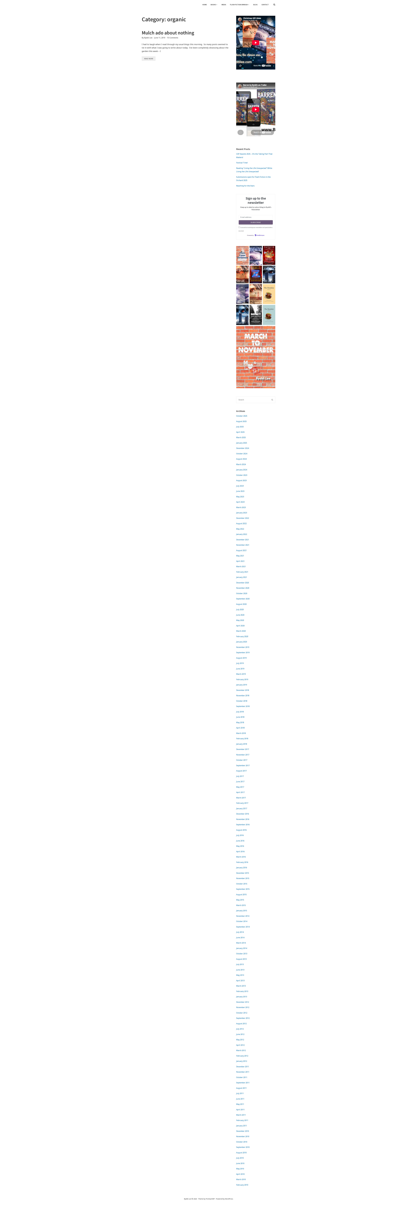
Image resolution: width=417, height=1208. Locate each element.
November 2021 (242, 545)
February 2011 (242, 1120)
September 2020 (243, 599)
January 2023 (241, 513)
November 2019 (242, 647)
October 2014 (241, 921)
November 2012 (242, 1007)
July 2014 (240, 932)
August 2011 (241, 1088)
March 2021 (241, 566)
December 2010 (242, 1131)
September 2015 (243, 889)
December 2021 (242, 539)
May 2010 (240, 1168)
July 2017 (240, 776)
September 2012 (243, 1018)
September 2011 (243, 1082)
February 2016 (242, 862)
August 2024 (241, 459)
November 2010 (242, 1136)
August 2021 (241, 550)
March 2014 (241, 943)
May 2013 (240, 975)
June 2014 (240, 937)
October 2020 (241, 593)
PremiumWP (210, 1199)
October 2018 (241, 701)
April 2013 (240, 980)
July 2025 (240, 426)
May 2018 (240, 722)
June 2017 (240, 781)
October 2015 (241, 884)
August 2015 (241, 894)
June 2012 (240, 1034)
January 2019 (241, 685)
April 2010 (240, 1174)
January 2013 (241, 996)
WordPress (229, 1199)
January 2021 (241, 577)
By (147, 37)
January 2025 (241, 443)
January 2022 (241, 534)
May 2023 (240, 496)
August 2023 (241, 480)
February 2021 (242, 572)
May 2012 (240, 1039)
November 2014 (242, 916)
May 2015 (240, 900)
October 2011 (241, 1077)
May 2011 (240, 1104)
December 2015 (242, 873)
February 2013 (242, 991)
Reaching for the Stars (245, 186)
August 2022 (241, 523)
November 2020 (242, 588)
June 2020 (240, 615)
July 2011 (240, 1093)
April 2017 (240, 792)
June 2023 (240, 491)
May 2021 (240, 556)
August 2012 (241, 1023)
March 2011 (241, 1115)
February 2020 (242, 636)
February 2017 (242, 803)
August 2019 (241, 658)
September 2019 (243, 652)
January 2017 (241, 808)
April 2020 (240, 625)
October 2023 (241, 475)
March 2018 (241, 733)
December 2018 (242, 690)
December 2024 (242, 448)
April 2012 (240, 1045)
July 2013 (240, 964)
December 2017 (242, 749)
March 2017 (241, 798)
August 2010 (241, 1152)
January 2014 (241, 948)
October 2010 (241, 1142)
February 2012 (242, 1056)
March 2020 (241, 631)
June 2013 (240, 970)
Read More (150, 59)
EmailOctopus (260, 235)
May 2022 (240, 529)
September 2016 (243, 824)
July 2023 (240, 486)
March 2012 (241, 1050)
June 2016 (240, 841)
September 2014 (243, 927)
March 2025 (241, 437)
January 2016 (241, 867)
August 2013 (241, 959)
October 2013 (241, 953)
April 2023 (240, 502)
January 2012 (241, 1061)
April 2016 (240, 851)
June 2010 (240, 1163)
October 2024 (241, 453)
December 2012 (242, 1002)
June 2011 (240, 1099)
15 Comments (172, 37)
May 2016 (240, 846)
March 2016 (241, 857)
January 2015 (241, 910)
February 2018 (242, 738)
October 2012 (241, 1013)
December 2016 (242, 814)
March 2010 (241, 1179)
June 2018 (240, 717)
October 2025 (241, 416)
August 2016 (241, 830)
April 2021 (240, 561)
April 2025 (240, 432)
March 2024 (241, 464)
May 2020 (240, 620)
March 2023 (241, 507)
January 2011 (241, 1125)
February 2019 (242, 679)
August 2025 (241, 421)
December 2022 (242, 518)
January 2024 (241, 469)
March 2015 (241, 905)
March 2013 (241, 986)
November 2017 (242, 755)
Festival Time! (242, 163)
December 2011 (242, 1066)
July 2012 (240, 1029)
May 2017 (240, 787)
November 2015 (242, 878)
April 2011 (240, 1109)
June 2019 (240, 668)
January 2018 (241, 744)
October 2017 (241, 760)
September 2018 (243, 706)
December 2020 (242, 582)
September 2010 (243, 1147)
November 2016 (242, 819)
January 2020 (241, 642)
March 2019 (241, 674)
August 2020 (241, 604)
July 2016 (240, 835)
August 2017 (241, 771)
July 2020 (240, 609)
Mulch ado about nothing (168, 33)
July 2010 (240, 1158)
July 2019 (240, 663)
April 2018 (240, 728)
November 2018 (242, 695)
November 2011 (242, 1072)
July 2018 (240, 712)
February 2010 (242, 1185)
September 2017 (243, 765)
